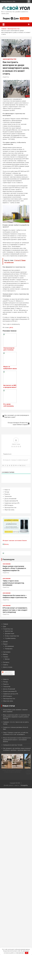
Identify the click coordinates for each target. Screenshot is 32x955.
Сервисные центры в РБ (11, 503)
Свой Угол (6, 77)
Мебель (5, 654)
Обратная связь (9, 510)
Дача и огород (7, 667)
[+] (24, 465)
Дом (4, 626)
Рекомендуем (8, 559)
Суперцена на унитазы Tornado (12, 745)
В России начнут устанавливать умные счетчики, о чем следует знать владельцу (15, 610)
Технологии (8, 496)
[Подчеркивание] (7, 465)
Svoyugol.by (24, 785)
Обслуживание (9, 646)
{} (22, 465)
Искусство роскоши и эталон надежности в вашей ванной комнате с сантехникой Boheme (17, 739)
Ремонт (5, 644)
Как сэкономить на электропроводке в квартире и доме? (16, 416)
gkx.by (11, 327)
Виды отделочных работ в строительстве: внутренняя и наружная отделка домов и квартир (16, 716)
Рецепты (7, 494)
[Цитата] (16, 465)
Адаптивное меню (29, 1)
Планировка (8, 648)
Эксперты (6, 662)
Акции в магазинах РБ (11, 501)
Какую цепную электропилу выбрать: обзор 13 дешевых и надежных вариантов (14, 568)
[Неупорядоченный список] (14, 465)
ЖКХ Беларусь (8, 505)
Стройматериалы (10, 638)
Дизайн (5, 641)
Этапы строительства (12, 636)
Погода (6, 492)
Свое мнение (6, 564)
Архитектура (9, 631)
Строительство (8, 629)
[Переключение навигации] (3, 24)
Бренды (7, 659)
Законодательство (9, 59)
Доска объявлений (10, 498)
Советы (5, 665)
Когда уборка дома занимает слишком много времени (12, 771)
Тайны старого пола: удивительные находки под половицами (13, 583)
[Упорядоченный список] (11, 465)
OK (26, 952)
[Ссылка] (20, 465)
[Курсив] (5, 465)
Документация (9, 633)
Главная (5, 624)
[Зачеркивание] (9, 465)
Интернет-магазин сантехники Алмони (15, 540)
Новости (7, 490)
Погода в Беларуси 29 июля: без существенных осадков (18, 423)
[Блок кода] (18, 465)
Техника (5, 657)
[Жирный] (3, 465)
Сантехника (6, 652)
